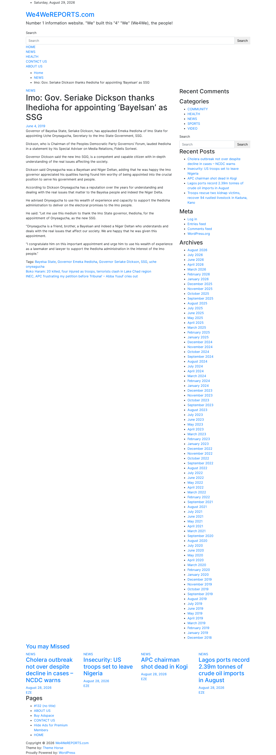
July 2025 (195, 308)
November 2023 (200, 395)
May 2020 (195, 555)
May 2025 (195, 318)
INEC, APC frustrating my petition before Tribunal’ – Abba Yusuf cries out (82, 276)
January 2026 (198, 279)
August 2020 (197, 541)
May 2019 (195, 613)
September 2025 (200, 298)
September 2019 (200, 594)
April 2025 (196, 323)
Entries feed (197, 224)
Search (31, 33)
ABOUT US (34, 66)
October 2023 (198, 400)
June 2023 (196, 419)
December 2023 (200, 390)
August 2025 (197, 303)
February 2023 (199, 439)
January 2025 (198, 337)
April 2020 (196, 560)
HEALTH (32, 57)
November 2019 (200, 584)
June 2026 (196, 260)
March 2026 (197, 269)
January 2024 (198, 386)
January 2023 (198, 444)
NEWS (30, 52)
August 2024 (197, 361)
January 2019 (198, 633)
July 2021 (195, 512)
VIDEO (192, 128)
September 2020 (200, 536)
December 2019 (200, 579)
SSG (144, 262)
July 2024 (195, 366)
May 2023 (195, 424)
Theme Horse (53, 748)
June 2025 (196, 313)
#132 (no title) (45, 706)
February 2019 (198, 628)
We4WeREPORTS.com (60, 14)
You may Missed (48, 646)
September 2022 (200, 463)
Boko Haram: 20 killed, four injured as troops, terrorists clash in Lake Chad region (88, 271)
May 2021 (195, 521)
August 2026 (197, 250)
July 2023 (195, 415)
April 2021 (195, 526)
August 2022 (197, 468)
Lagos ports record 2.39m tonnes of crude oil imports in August (224, 670)
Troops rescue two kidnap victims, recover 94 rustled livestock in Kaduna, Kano (217, 197)
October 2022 (198, 458)
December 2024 (200, 342)
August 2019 (197, 599)
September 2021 (200, 502)
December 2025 (200, 284)
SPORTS (194, 124)
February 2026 (199, 274)
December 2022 (200, 449)
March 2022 (197, 492)
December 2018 (200, 637)
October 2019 (198, 589)
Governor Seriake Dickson (119, 262)
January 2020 (198, 575)
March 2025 (197, 327)
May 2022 (195, 482)
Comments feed (200, 229)
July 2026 (195, 255)
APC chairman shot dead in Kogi (212, 178)
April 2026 (196, 264)
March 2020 (197, 565)
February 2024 (199, 381)
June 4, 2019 (35, 126)
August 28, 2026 (39, 688)
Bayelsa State (45, 262)
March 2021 (196, 531)
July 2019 (195, 604)
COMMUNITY (198, 109)
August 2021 (197, 507)
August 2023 (197, 410)
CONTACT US (36, 61)
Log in (192, 219)
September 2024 (200, 356)
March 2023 (197, 434)
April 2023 (196, 429)
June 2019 (195, 608)
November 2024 (200, 347)
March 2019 (196, 623)
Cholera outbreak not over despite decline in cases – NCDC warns (49, 670)
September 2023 (200, 405)
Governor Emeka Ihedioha (77, 262)
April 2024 (196, 371)
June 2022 (196, 478)
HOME (31, 47)
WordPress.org (199, 234)
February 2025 (199, 332)
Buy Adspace (44, 715)
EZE (29, 692)
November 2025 (200, 289)
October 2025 (198, 294)
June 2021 (195, 516)
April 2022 (196, 487)
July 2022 (195, 473)
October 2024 (198, 352)
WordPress (67, 753)
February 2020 (199, 570)
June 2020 (196, 550)
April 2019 (195, 618)
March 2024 (197, 376)
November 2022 (200, 453)
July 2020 (195, 545)
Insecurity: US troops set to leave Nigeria (108, 666)
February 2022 (199, 497)
